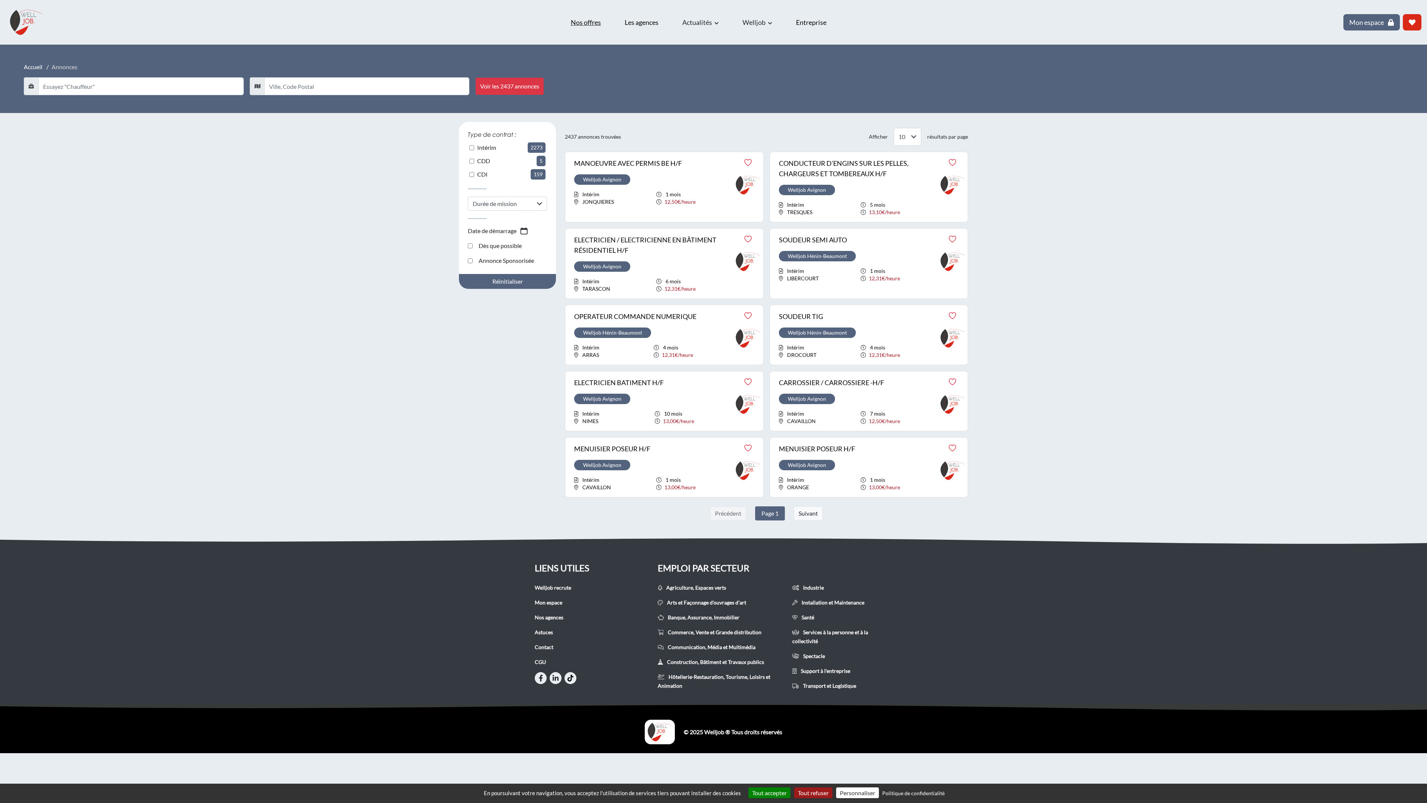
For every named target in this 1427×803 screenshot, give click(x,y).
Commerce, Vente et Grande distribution (714, 632)
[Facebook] (541, 678)
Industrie (813, 587)
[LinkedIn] (556, 678)
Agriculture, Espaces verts (695, 587)
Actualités (697, 22)
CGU (540, 662)
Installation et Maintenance (832, 602)
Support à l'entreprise (825, 671)
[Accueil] (660, 732)
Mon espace (548, 602)
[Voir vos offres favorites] (1412, 22)
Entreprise (811, 22)
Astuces (544, 632)
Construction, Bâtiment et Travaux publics (715, 662)
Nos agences (549, 617)
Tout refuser (813, 792)
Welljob (754, 22)
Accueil (33, 66)
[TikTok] (570, 678)
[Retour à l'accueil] (30, 22)
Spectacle (813, 656)
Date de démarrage (492, 230)
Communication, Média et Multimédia (711, 647)
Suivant (808, 513)
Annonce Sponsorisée (506, 260)
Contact (544, 647)
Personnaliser (857, 792)
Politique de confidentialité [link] (913, 793)
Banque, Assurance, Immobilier (703, 617)
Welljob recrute (553, 587)
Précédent (728, 513)
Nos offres (586, 22)
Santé (807, 617)
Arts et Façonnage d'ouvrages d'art (706, 602)
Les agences (642, 22)
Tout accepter (769, 792)
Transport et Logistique (829, 686)
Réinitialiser (507, 281)
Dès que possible (500, 245)
